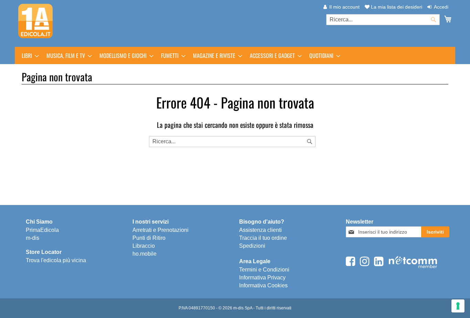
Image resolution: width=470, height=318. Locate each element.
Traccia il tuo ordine (263, 238)
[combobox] (383, 19)
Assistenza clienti (260, 230)
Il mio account (344, 7)
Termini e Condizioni (264, 270)
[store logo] (35, 21)
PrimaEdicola (42, 230)
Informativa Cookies (263, 285)
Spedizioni (252, 246)
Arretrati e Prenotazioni (160, 230)
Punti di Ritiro (148, 238)
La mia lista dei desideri (396, 7)
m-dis (32, 238)
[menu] (235, 55)
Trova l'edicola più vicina (56, 260)
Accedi (441, 7)
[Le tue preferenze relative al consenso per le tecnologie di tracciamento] (457, 305)
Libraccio (143, 246)
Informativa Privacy (262, 277)
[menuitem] (28, 55)
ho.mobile (144, 254)
